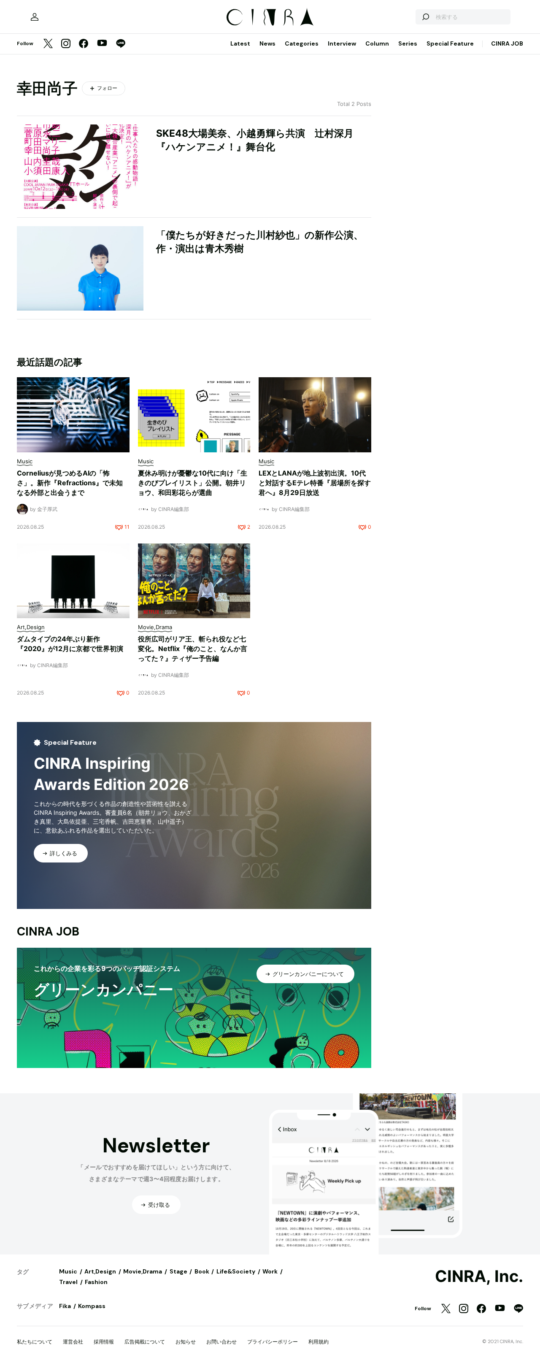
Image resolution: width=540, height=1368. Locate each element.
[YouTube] (102, 44)
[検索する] (425, 16)
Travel (68, 1282)
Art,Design (100, 1271)
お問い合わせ (221, 1341)
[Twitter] (48, 44)
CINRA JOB (507, 43)
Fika (65, 1306)
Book (201, 1271)
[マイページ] (35, 17)
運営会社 (73, 1341)
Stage (178, 1271)
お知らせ (186, 1341)
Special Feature (450, 43)
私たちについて (34, 1341)
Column (377, 43)
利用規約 (318, 1341)
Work (270, 1271)
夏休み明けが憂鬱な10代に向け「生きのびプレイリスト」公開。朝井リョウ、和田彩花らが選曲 (192, 483)
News (267, 43)
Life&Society (235, 1271)
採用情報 (104, 1341)
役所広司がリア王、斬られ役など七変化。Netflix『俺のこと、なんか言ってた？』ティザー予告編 (192, 648)
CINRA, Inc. (479, 1276)
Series (407, 43)
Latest (240, 43)
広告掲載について (144, 1341)
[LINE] (120, 44)
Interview (342, 43)
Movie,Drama (142, 1271)
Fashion (96, 1282)
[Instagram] (65, 44)
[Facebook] (83, 44)
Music (68, 1271)
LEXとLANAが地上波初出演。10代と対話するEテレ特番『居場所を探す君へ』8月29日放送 (315, 483)
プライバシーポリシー (272, 1341)
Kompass (91, 1306)
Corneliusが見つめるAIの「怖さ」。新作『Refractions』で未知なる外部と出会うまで (70, 483)
